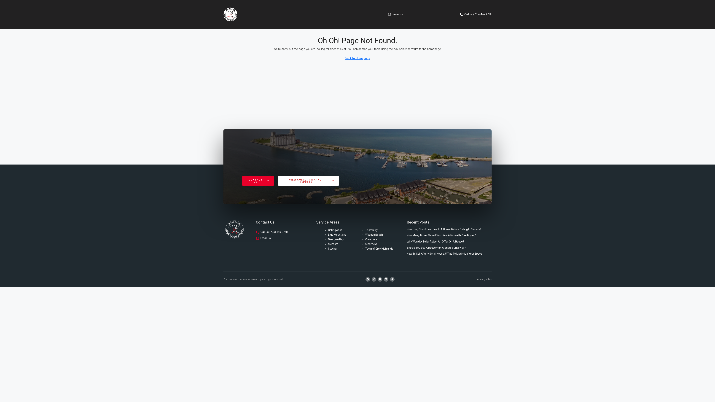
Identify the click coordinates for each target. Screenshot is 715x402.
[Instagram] (374, 279)
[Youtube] (380, 279)
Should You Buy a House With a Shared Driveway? (436, 247)
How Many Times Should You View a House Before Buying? (441, 235)
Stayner (332, 248)
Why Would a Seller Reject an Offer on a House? (435, 241)
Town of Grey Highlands (379, 248)
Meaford (333, 244)
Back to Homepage (357, 58)
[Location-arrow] (392, 279)
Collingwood (335, 230)
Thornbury (371, 230)
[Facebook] (368, 279)
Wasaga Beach (374, 234)
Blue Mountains (337, 234)
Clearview (371, 244)
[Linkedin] (386, 279)
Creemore (371, 239)
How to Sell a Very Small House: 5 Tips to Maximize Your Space (444, 253)
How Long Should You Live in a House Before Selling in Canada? (444, 229)
